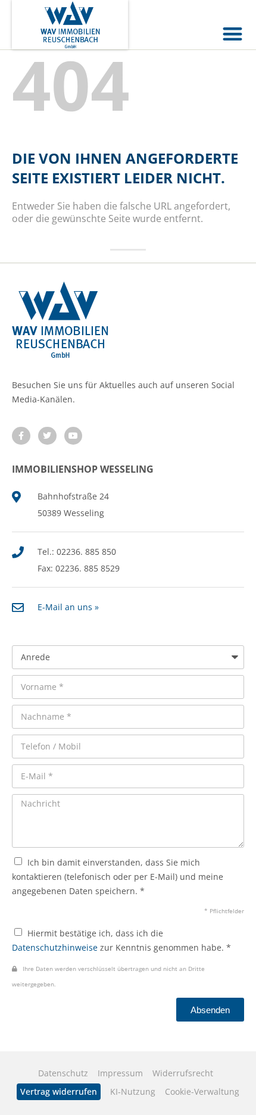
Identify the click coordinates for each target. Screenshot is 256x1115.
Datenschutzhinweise (55, 947)
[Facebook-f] (21, 436)
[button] (233, 33)
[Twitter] (47, 436)
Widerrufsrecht (182, 1073)
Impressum (120, 1073)
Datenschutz (63, 1073)
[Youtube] (73, 436)
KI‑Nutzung (132, 1091)
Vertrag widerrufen (58, 1091)
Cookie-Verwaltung (202, 1091)
